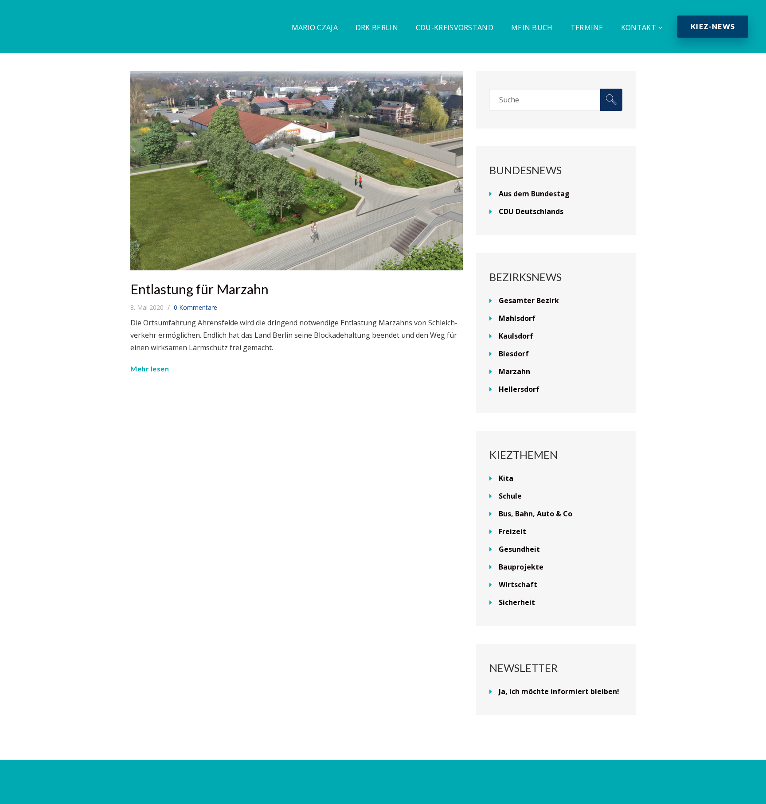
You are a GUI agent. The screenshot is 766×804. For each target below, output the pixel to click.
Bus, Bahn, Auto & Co (535, 514)
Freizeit (512, 531)
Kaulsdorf (516, 336)
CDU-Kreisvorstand (454, 27)
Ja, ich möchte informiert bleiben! (559, 691)
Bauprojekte (521, 567)
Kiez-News (713, 26)
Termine (587, 27)
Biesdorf (514, 354)
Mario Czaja (315, 27)
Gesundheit (519, 549)
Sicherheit (517, 602)
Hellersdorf (519, 389)
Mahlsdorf (517, 318)
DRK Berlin (377, 27)
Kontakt (638, 27)
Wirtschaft (518, 584)
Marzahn (514, 371)
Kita (506, 478)
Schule (510, 496)
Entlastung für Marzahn (199, 289)
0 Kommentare (195, 307)
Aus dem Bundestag (534, 194)
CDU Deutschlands (531, 211)
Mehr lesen (149, 368)
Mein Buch (532, 27)
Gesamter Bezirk (529, 300)
